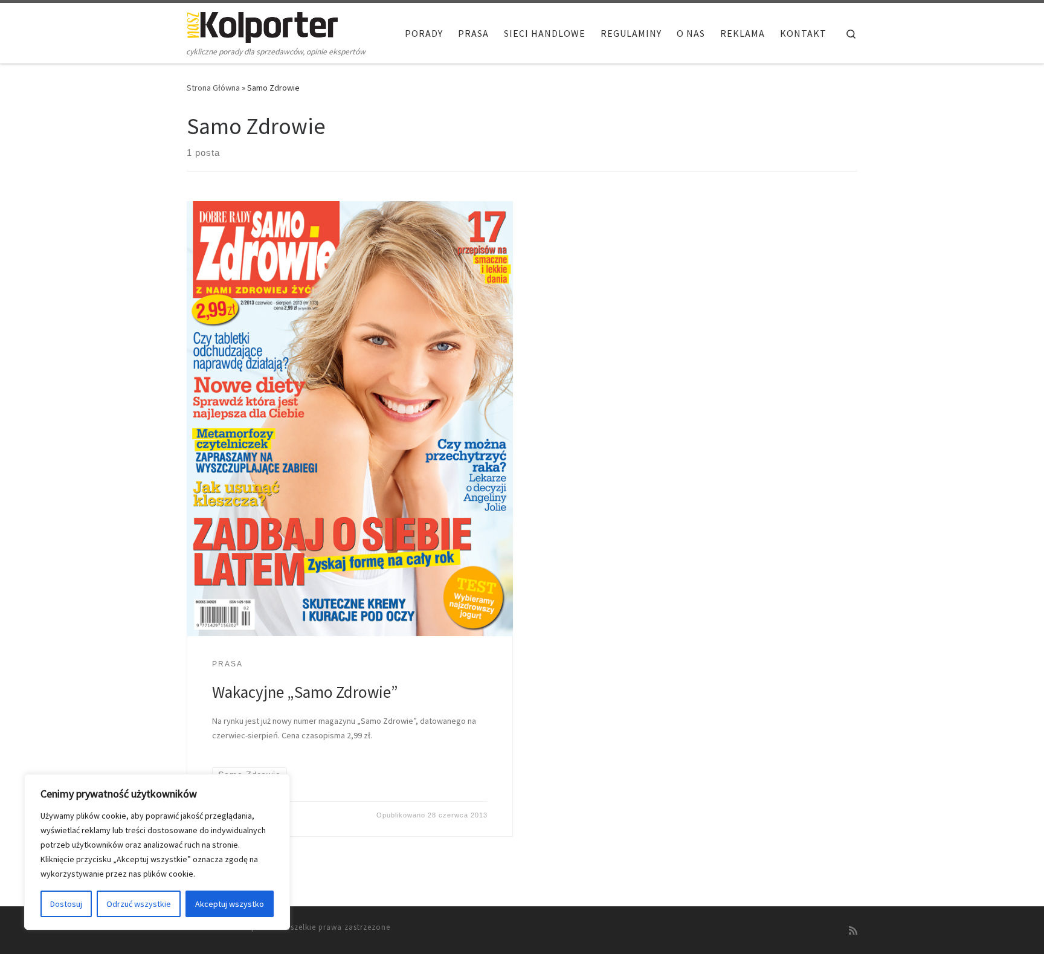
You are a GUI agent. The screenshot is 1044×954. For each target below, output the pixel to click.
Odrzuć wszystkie (138, 903)
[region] (157, 852)
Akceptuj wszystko (229, 903)
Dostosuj (66, 903)
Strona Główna (213, 87)
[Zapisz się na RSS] (853, 930)
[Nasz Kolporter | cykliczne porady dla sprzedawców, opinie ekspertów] (262, 25)
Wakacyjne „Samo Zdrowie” (305, 692)
